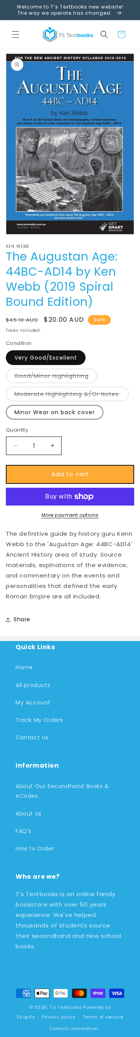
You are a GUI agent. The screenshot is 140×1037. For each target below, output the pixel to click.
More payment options (70, 515)
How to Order (35, 848)
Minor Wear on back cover (54, 412)
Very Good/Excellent (45, 358)
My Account (33, 702)
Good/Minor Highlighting (55, 377)
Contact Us (32, 737)
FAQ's (24, 831)
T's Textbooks (65, 1007)
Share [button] (22, 619)
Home (24, 667)
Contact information (73, 1028)
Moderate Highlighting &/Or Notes (71, 395)
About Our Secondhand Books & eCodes (62, 791)
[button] (15, 34)
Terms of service (102, 1017)
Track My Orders (39, 720)
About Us (29, 814)
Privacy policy (58, 1017)
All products (33, 685)
